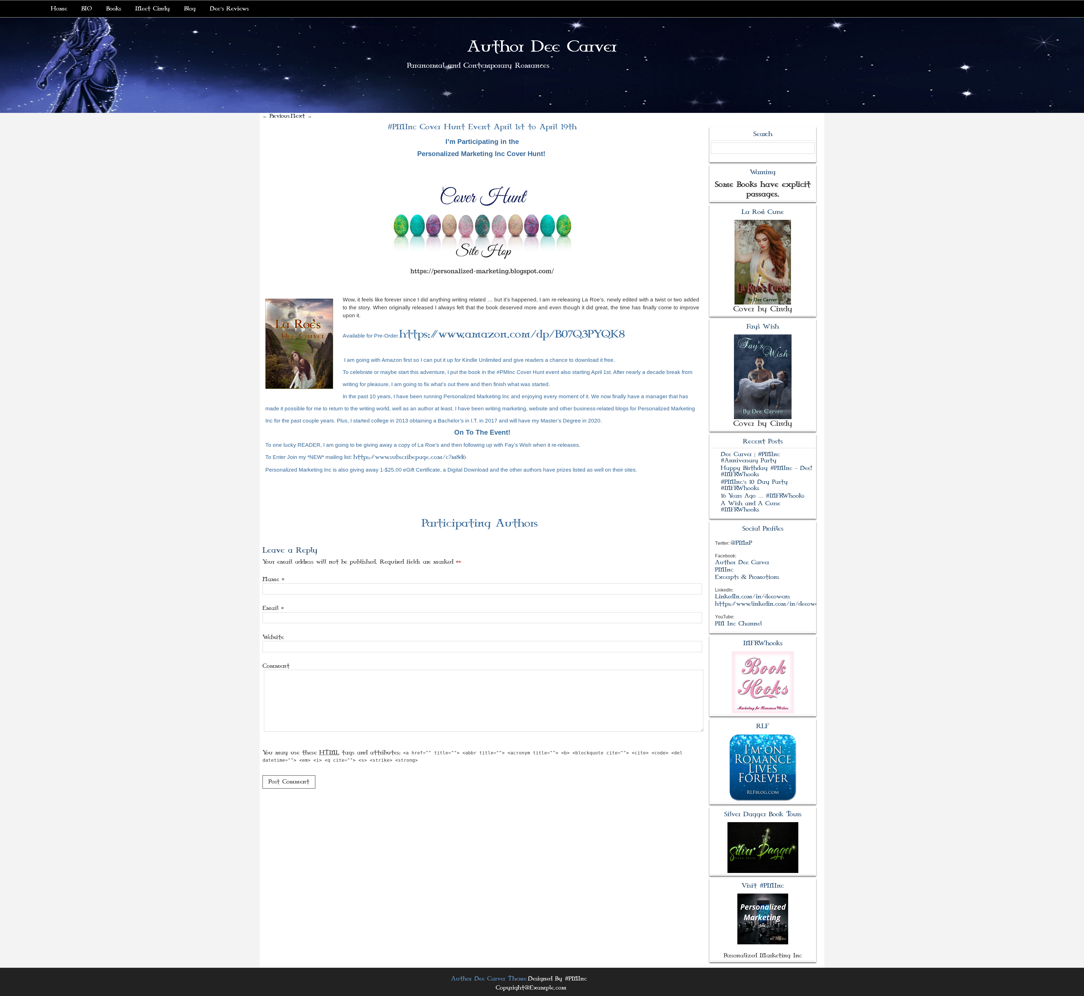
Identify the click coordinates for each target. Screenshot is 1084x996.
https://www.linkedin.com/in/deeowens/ (771, 604)
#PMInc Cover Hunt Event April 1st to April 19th (482, 127)
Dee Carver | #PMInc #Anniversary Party (750, 457)
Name (271, 579)
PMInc (724, 570)
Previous (276, 116)
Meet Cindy (152, 9)
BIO (86, 9)
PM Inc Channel (738, 624)
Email (271, 608)
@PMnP (741, 543)
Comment (276, 666)
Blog (190, 9)
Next (301, 116)
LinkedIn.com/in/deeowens (752, 597)
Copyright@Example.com (531, 988)
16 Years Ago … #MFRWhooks (762, 496)
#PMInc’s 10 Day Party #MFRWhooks (754, 485)
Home (59, 9)
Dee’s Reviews (229, 9)
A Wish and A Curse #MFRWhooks (750, 506)
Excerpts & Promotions (747, 577)
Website (273, 637)
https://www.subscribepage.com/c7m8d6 (409, 457)
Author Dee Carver (542, 47)
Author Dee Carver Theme (489, 979)
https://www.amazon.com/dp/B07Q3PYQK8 (512, 334)
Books (113, 9)
